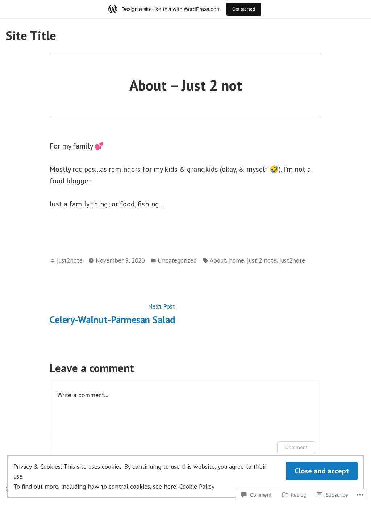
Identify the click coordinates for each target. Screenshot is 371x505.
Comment (296, 447)
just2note (70, 260)
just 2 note (261, 260)
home (236, 260)
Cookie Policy (196, 486)
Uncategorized (177, 260)
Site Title (31, 35)
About (218, 260)
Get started (243, 9)
